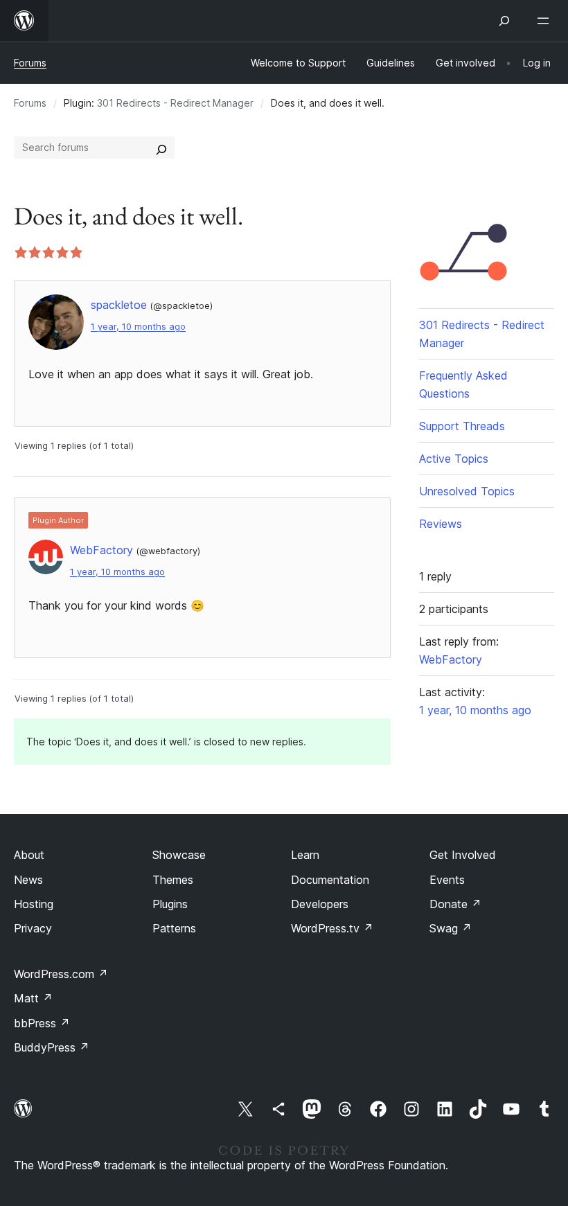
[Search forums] (161, 147)
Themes (172, 880)
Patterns (174, 928)
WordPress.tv (332, 928)
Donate (455, 904)
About (29, 855)
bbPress (42, 1023)
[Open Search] (504, 21)
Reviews (440, 524)
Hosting (33, 904)
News (28, 880)
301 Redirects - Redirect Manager (175, 103)
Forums (30, 63)
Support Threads (462, 426)
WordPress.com (61, 974)
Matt (33, 998)
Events (447, 880)
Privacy (33, 928)
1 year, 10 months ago (138, 326)
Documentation (330, 880)
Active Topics (453, 458)
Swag (450, 928)
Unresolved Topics (467, 491)
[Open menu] (546, 21)
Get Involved (462, 855)
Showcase (179, 855)
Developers (319, 904)
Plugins (170, 904)
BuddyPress (51, 1047)
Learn (305, 855)
